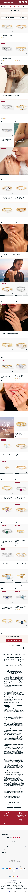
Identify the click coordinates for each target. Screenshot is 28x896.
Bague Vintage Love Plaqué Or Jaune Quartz (20, 219)
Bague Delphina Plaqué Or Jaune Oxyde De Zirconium (7, 299)
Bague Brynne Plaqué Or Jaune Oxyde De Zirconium (20, 198)
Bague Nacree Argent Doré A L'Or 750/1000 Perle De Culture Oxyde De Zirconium (7, 219)
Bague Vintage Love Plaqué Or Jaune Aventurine (9, 333)
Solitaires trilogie (7, 660)
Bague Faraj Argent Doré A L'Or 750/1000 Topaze (6, 586)
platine (18, 705)
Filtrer (6, 17)
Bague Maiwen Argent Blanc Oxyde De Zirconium (6, 140)
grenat (18, 721)
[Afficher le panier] (26, 6)
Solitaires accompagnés (21, 659)
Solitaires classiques (6, 659)
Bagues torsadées (7, 664)
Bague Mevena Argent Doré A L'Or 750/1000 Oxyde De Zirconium (21, 586)
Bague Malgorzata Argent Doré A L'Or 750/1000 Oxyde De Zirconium (21, 118)
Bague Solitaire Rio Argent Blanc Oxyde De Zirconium (10, 95)
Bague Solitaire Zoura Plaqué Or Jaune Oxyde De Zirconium (6, 198)
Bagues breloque (19, 661)
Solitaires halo (13, 659)
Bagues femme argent (17, 807)
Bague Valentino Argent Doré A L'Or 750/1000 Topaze (20, 630)
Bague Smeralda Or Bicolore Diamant (6, 377)
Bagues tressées (20, 665)
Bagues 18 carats (6, 661)
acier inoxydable (7, 706)
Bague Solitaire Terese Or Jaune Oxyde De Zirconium (20, 376)
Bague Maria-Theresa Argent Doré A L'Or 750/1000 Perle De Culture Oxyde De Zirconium (21, 355)
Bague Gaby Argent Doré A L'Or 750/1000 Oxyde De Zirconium (6, 630)
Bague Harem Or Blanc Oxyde (6, 58)
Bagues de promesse (14, 660)
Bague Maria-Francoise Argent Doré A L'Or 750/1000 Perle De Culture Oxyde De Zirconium (20, 455)
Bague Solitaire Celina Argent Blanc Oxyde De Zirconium (6, 564)
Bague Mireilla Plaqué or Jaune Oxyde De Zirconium (20, 37)
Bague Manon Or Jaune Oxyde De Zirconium (21, 58)
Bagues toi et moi (21, 660)
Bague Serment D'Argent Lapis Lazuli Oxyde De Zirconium (6, 608)
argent (21, 705)
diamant (18, 689)
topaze (22, 697)
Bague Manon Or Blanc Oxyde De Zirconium (7, 116)
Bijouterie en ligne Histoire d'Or (8, 654)
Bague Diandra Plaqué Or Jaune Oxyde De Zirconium (21, 519)
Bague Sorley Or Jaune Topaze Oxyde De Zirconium (6, 455)
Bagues (16, 654)
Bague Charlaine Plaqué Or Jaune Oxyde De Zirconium (10, 254)
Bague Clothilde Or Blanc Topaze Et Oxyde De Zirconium (21, 607)
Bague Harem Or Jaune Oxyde (6, 35)
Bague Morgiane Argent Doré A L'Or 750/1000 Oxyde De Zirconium (20, 434)
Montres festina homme (17, 804)
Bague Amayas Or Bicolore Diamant (20, 541)
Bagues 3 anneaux (13, 661)
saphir (19, 697)
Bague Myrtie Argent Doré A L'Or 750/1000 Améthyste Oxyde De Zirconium (6, 519)
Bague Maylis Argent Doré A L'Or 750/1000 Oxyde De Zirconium (6, 498)
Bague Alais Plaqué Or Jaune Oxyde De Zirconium (6, 477)
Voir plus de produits (14, 640)
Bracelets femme (10, 807)
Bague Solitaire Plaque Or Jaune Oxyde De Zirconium (10, 177)
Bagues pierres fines (12, 665)
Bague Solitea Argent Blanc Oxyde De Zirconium (7, 542)
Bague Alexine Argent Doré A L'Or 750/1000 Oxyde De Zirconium (6, 355)
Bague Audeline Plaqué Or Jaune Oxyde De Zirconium (21, 477)
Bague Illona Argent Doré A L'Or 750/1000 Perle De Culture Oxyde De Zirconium (21, 564)
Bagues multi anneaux (14, 664)
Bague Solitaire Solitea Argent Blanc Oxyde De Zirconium (20, 299)
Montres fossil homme (8, 804)
